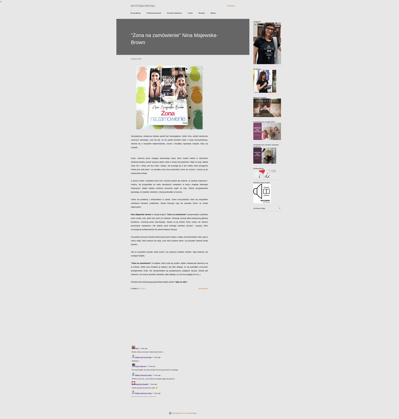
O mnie (190, 13)
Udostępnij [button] (203, 288)
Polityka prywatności (154, 13)
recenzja (142, 288)
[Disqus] (169, 317)
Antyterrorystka (143, 5)
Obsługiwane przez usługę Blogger (184, 413)
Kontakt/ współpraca (174, 13)
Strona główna (136, 13)
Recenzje (202, 13)
